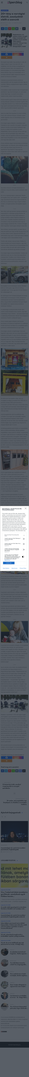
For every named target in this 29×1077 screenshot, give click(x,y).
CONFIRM (9, 563)
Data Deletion (6, 568)
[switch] (23, 539)
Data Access (14, 568)
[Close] (26, 508)
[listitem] (14, 535)
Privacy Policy (23, 568)
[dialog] (14, 538)
